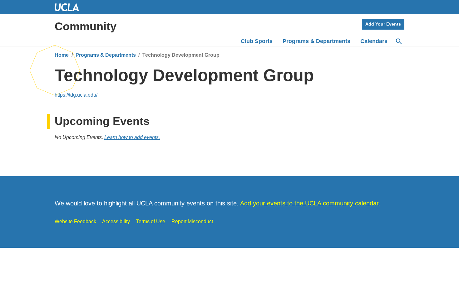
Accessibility (116, 221)
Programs (316, 41)
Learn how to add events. (132, 137)
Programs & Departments (106, 55)
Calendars (373, 41)
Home (62, 55)
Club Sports (257, 41)
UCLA (70, 7)
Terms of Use (150, 221)
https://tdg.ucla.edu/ (76, 95)
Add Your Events (383, 24)
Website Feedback (75, 221)
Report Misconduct (192, 221)
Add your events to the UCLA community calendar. (310, 203)
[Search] (398, 41)
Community (85, 26)
